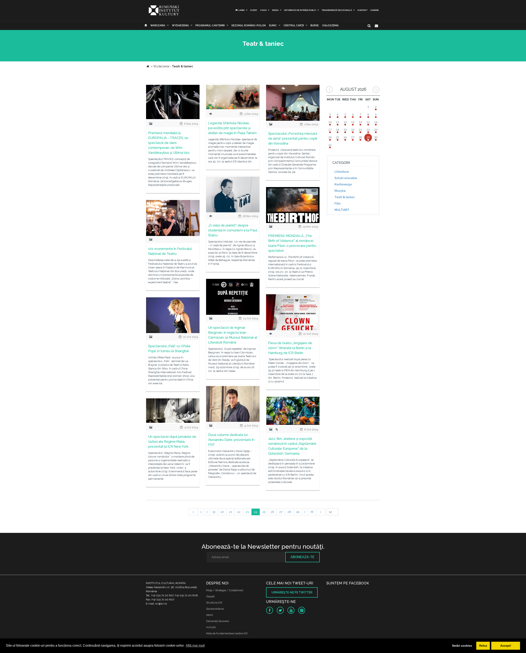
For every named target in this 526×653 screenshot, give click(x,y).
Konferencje (343, 184)
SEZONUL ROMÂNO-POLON (248, 25)
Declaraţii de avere (217, 621)
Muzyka (340, 190)
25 (263, 512)
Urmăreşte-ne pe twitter (291, 592)
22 (238, 512)
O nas (263, 10)
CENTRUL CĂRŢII (294, 25)
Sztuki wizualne (346, 178)
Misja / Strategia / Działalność (224, 590)
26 (272, 512)
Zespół (210, 596)
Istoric (209, 614)
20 (222, 512)
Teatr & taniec (345, 197)
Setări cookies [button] (462, 645)
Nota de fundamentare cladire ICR (227, 633)
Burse (314, 25)
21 (230, 512)
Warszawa (157, 25)
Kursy (253, 10)
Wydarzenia (180, 25)
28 (289, 512)
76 (312, 512)
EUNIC (273, 25)
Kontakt (362, 10)
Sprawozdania (215, 608)
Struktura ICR (214, 602)
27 (280, 512)
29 (297, 512)
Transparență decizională (337, 10)
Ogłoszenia (330, 25)
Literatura (342, 171)
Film (337, 203)
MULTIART (342, 210)
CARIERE (374, 10)
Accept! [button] (505, 645)
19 (213, 512)
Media (275, 10)
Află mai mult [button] (195, 645)
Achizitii (211, 627)
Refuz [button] (483, 645)
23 (247, 512)
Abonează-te (302, 557)
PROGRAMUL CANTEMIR (210, 25)
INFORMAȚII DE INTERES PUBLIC (300, 10)
